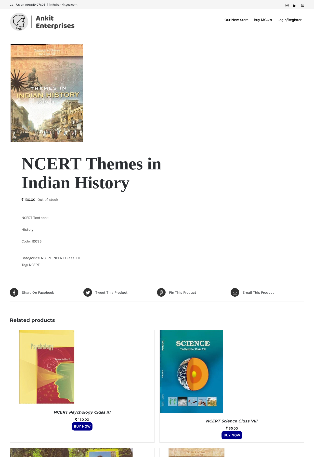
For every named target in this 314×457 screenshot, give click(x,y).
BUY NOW (82, 426)
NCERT (46, 258)
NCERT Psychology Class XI (82, 412)
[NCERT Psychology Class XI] (47, 333)
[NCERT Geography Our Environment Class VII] (71, 451)
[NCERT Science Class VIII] (191, 333)
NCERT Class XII (66, 258)
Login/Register (289, 20)
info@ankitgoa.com (63, 4)
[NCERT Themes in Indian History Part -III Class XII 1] (80, 93)
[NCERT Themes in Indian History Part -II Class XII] (196, 451)
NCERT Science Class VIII (232, 421)
